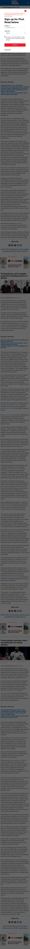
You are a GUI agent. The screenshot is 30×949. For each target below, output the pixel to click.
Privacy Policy (7, 49)
